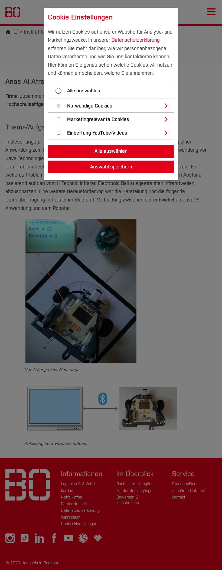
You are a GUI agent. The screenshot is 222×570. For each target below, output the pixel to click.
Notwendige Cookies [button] (89, 106)
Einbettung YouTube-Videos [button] (97, 133)
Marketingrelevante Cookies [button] (98, 119)
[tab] (113, 105)
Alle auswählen (83, 91)
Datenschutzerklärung (136, 40)
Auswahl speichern (111, 167)
